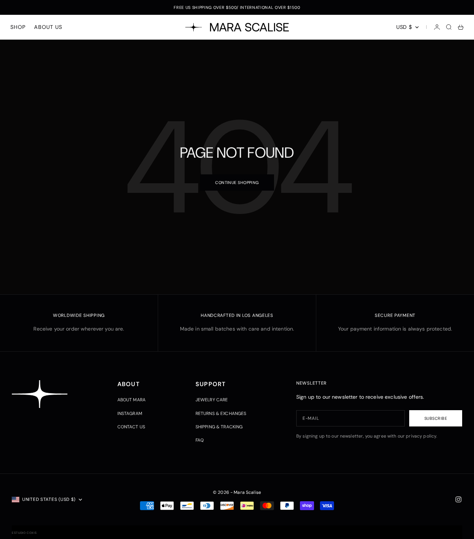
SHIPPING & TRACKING (219, 427)
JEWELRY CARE (212, 400)
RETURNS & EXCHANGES (221, 413)
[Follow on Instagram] (458, 499)
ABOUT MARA (131, 400)
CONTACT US (131, 427)
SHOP (17, 27)
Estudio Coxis (24, 533)
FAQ (200, 440)
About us (48, 27)
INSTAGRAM (129, 413)
